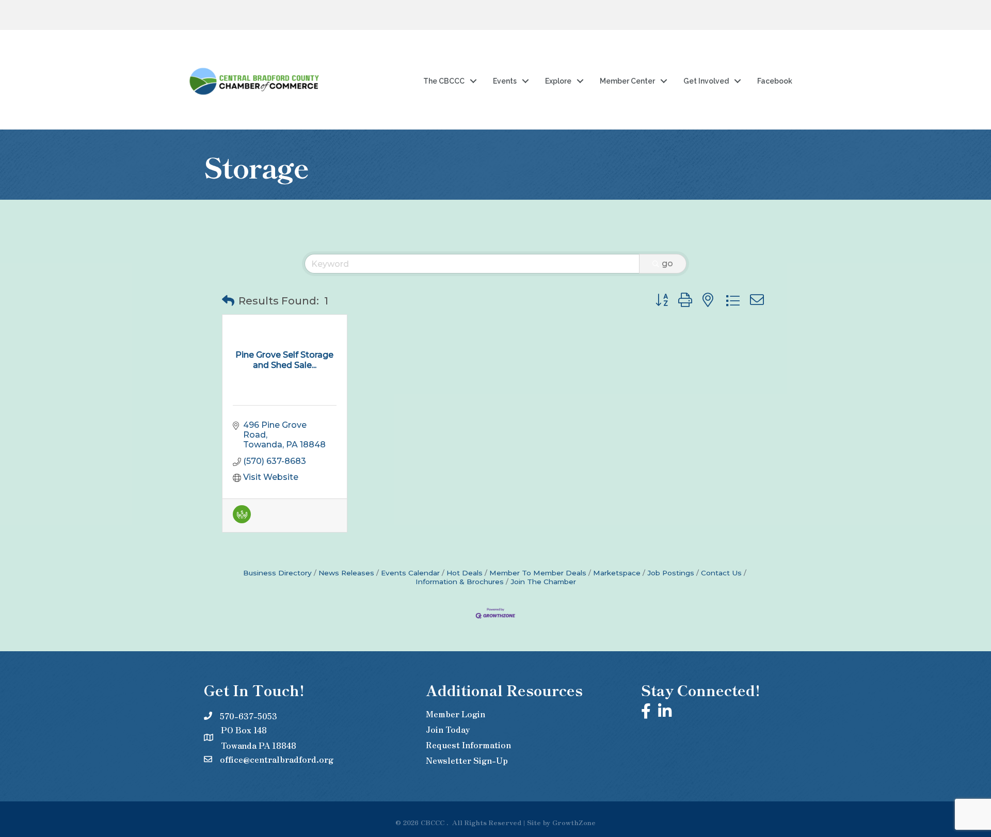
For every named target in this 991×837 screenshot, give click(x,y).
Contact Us (721, 573)
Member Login (455, 713)
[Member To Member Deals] (242, 520)
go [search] (667, 263)
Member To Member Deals (537, 573)
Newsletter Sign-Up (467, 760)
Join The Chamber (543, 581)
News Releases (346, 573)
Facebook (774, 81)
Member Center (627, 81)
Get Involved (706, 81)
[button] (228, 301)
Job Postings (670, 573)
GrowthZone (574, 822)
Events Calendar (410, 573)
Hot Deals (464, 573)
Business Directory (277, 573)
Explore (558, 81)
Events (505, 81)
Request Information (468, 744)
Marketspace (617, 573)
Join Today (448, 729)
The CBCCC (444, 81)
